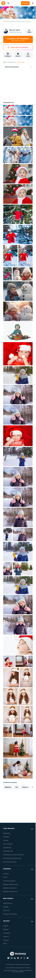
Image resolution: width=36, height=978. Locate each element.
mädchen (8, 888)
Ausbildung (7, 948)
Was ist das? (21, 62)
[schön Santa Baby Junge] (17, 695)
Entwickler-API (8, 952)
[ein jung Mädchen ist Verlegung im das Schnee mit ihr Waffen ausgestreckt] (17, 154)
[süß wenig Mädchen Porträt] (9, 711)
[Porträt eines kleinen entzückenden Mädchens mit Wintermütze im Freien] (17, 397)
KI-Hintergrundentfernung (12, 961)
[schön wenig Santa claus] (17, 173)
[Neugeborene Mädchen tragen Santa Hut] (17, 375)
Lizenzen (6, 977)
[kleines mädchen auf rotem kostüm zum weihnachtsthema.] (13, 831)
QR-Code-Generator (9, 965)
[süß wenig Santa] (17, 193)
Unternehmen (8, 945)
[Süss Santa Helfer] (10, 778)
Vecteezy (6, 937)
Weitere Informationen (12, 66)
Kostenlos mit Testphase (18, 39)
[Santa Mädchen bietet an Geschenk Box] (9, 760)
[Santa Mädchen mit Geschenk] (11, 739)
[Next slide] (28, 888)
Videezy (5, 941)
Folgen (29, 32)
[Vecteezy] (3, 3)
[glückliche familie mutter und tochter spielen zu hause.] (17, 869)
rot (17, 888)
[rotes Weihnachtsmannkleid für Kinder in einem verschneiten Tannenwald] (17, 214)
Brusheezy (6, 934)
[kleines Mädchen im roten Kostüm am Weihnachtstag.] (11, 723)
